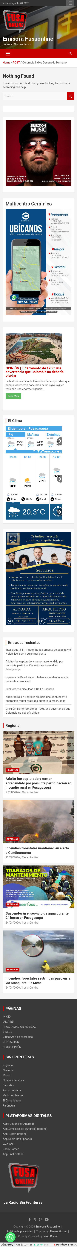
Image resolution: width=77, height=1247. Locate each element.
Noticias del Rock (13, 1080)
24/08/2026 (13, 922)
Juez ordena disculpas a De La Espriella (30, 689)
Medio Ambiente (13, 1095)
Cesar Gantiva (30, 792)
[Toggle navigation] (8, 53)
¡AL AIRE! (8, 1021)
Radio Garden (11, 1149)
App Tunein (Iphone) (15, 1134)
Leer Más (13, 396)
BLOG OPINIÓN (12, 1047)
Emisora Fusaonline (28, 38)
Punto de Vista (12, 1090)
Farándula (9, 1105)
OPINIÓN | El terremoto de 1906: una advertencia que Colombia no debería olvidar (35, 372)
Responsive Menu (70, 3)
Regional (12, 725)
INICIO (7, 1016)
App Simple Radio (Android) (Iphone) (25, 1129)
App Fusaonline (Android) (18, 1123)
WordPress (50, 1236)
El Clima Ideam (12, 1100)
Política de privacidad (20, 1231)
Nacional (8, 1070)
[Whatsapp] (10, 1237)
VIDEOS (7, 1031)
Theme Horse (58, 1231)
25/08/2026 (13, 857)
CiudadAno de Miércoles (18, 1037)
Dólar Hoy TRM (10, 1244)
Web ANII (8, 1144)
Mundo (7, 1075)
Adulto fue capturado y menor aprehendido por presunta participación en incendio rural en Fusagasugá (34, 665)
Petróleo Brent (65, 1244)
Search (70, 96)
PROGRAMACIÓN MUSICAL (19, 1026)
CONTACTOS (11, 1042)
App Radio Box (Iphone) (17, 1139)
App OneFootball (13, 1154)
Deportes (8, 1085)
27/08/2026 (13, 792)
